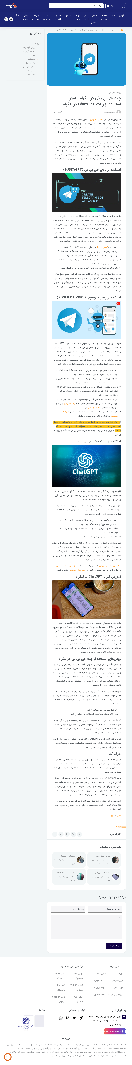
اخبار (33, 55)
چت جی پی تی (95, 407)
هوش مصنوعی (96, 119)
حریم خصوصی (117, 980)
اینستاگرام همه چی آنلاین (112, 1031)
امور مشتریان (46, 17)
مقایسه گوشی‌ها (29, 51)
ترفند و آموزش (29, 62)
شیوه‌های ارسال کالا (115, 994)
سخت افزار (31, 74)
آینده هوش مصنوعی (77, 570)
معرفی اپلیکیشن (29, 66)
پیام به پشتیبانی (35, 17)
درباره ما (120, 973)
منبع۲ (112, 815)
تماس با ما (101, 973)
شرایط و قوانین (100, 980)
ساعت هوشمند (104, 17)
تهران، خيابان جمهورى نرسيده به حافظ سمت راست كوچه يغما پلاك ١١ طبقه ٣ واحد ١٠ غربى (105, 1020)
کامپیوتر (68, 15)
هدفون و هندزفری (93, 19)
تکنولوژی (111, 92)
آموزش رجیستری (116, 987)
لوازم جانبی (77, 17)
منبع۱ (119, 815)
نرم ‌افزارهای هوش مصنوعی (68, 565)
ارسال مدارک (25, 17)
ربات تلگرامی (69, 403)
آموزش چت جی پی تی (109, 565)
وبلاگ (17, 15)
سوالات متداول (100, 994)
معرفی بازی (30, 70)
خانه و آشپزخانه (57, 17)
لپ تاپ (84, 17)
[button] (115, 5)
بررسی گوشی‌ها (29, 47)
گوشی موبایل (121, 17)
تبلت (113, 15)
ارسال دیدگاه (114, 945)
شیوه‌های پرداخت (99, 987)
